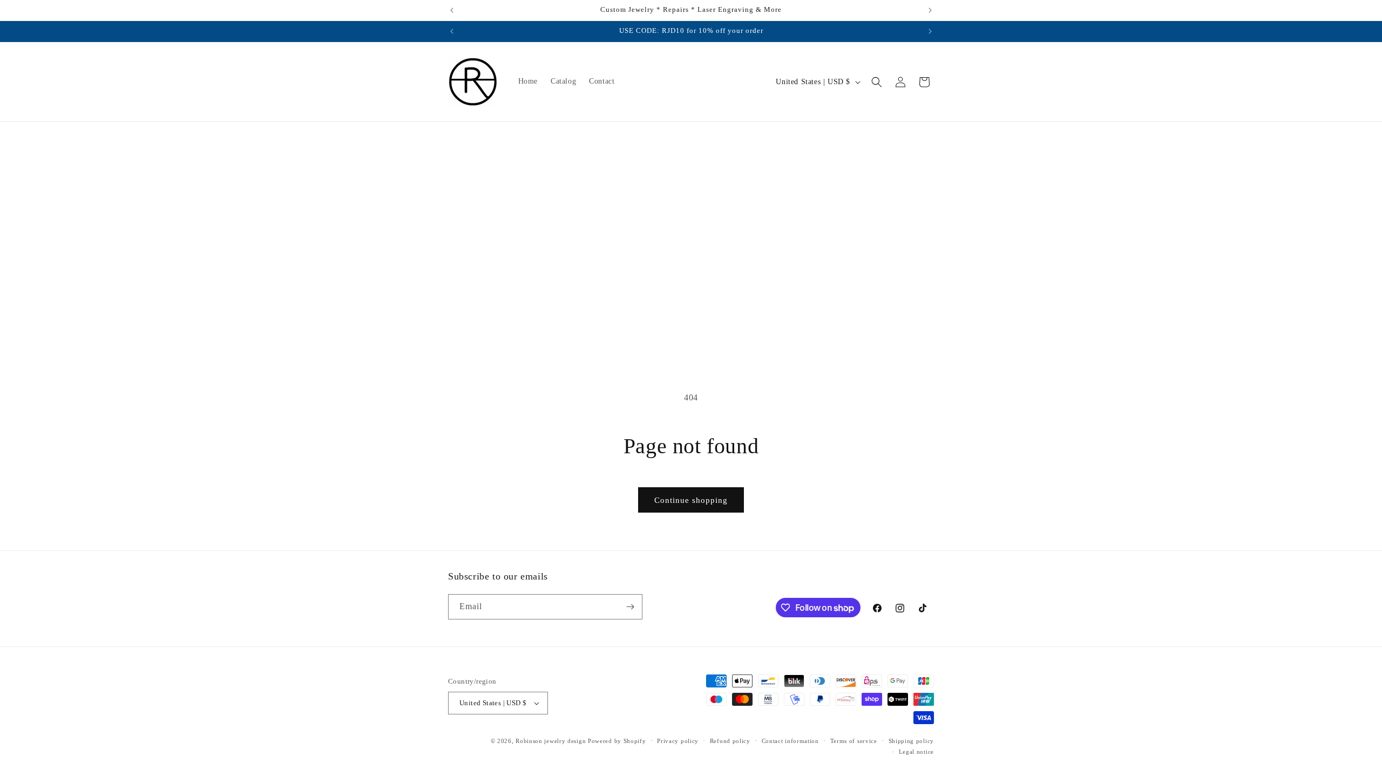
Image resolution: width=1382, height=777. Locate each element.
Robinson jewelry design (552, 741)
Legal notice (916, 751)
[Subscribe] (630, 606)
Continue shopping (691, 500)
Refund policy (730, 741)
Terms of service (853, 741)
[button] (877, 82)
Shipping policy (911, 741)
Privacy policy (678, 741)
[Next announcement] (930, 10)
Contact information (790, 741)
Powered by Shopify (617, 741)
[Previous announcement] (452, 10)
